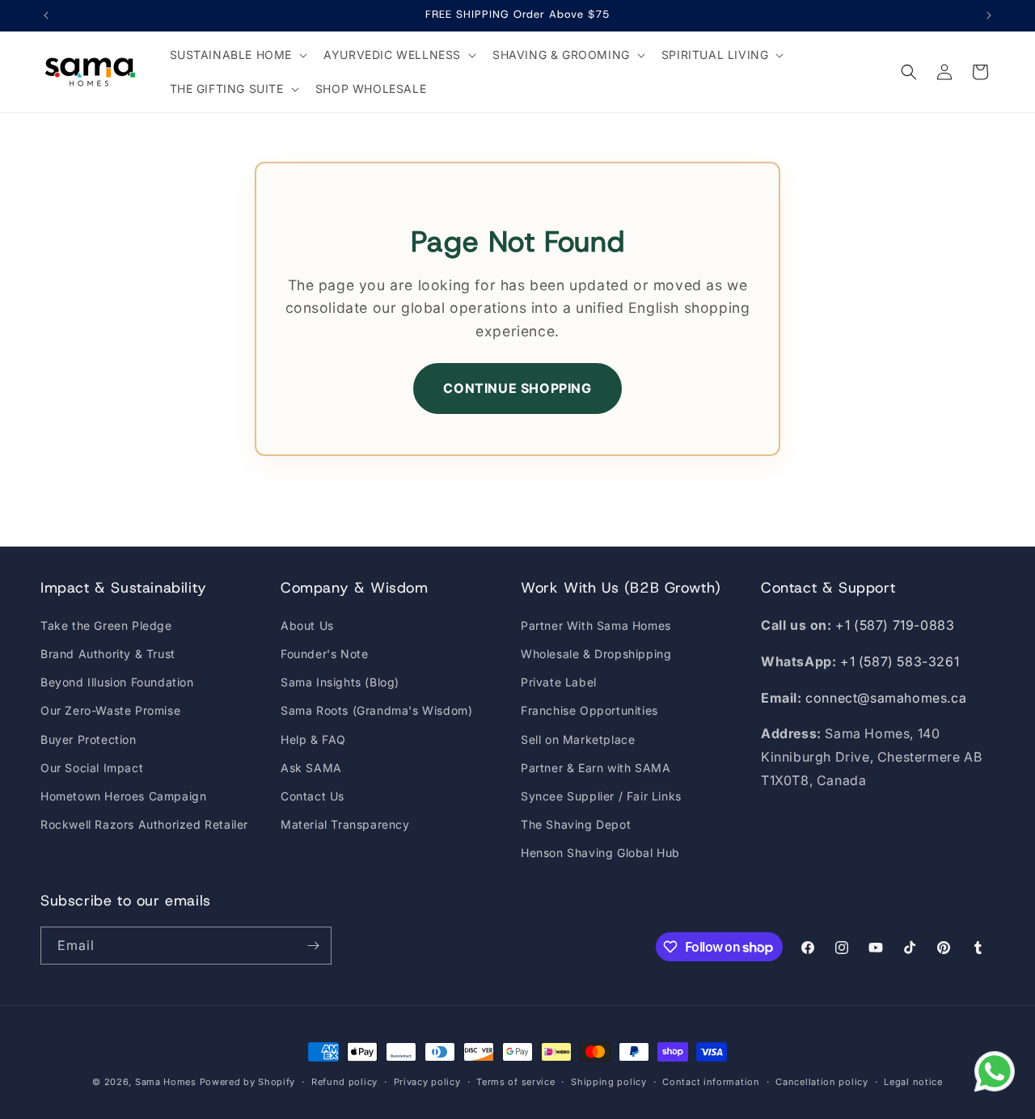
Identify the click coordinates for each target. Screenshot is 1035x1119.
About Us (307, 625)
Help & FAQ (313, 739)
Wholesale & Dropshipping (596, 654)
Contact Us (312, 796)
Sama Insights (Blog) (340, 682)
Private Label (559, 682)
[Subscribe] (313, 946)
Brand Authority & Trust (107, 654)
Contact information (710, 1081)
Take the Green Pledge (106, 625)
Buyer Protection (88, 739)
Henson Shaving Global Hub (600, 852)
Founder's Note (324, 654)
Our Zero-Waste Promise (110, 710)
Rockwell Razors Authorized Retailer (144, 824)
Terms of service (515, 1081)
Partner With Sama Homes (596, 625)
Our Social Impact (91, 768)
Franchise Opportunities (589, 710)
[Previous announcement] (46, 15)
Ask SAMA (311, 768)
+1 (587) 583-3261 (899, 661)
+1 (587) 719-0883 (894, 625)
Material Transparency (345, 824)
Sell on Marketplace (578, 739)
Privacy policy (427, 1081)
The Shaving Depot (576, 824)
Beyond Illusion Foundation (117, 682)
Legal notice (913, 1081)
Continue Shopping (517, 388)
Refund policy (344, 1081)
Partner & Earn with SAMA (595, 768)
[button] (237, 55)
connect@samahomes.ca (885, 698)
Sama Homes (165, 1081)
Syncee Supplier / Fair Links (601, 796)
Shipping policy (609, 1081)
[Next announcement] (989, 15)
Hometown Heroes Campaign (123, 796)
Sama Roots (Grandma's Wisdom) (376, 710)
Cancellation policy (821, 1081)
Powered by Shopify (248, 1081)
